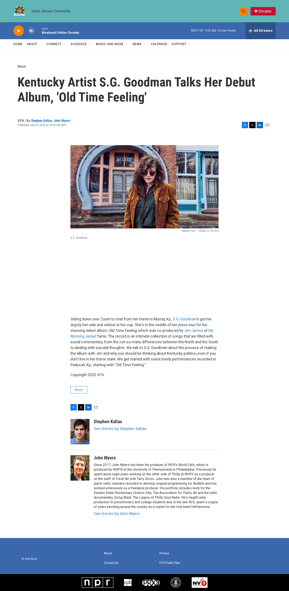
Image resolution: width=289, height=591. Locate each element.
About (32, 44)
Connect (54, 44)
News (137, 44)
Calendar (159, 44)
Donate (264, 11)
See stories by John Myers (117, 513)
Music (22, 66)
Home (18, 44)
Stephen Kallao (41, 120)
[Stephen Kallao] (79, 431)
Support (179, 44)
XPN (100, 375)
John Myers (62, 120)
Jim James (193, 330)
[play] (18, 30)
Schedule (79, 44)
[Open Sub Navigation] (40, 44)
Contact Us (111, 563)
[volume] (31, 31)
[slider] (38, 30)
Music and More (110, 44)
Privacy (164, 553)
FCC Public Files (170, 563)
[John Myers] (79, 468)
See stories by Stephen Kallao (120, 428)
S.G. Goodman (184, 319)
